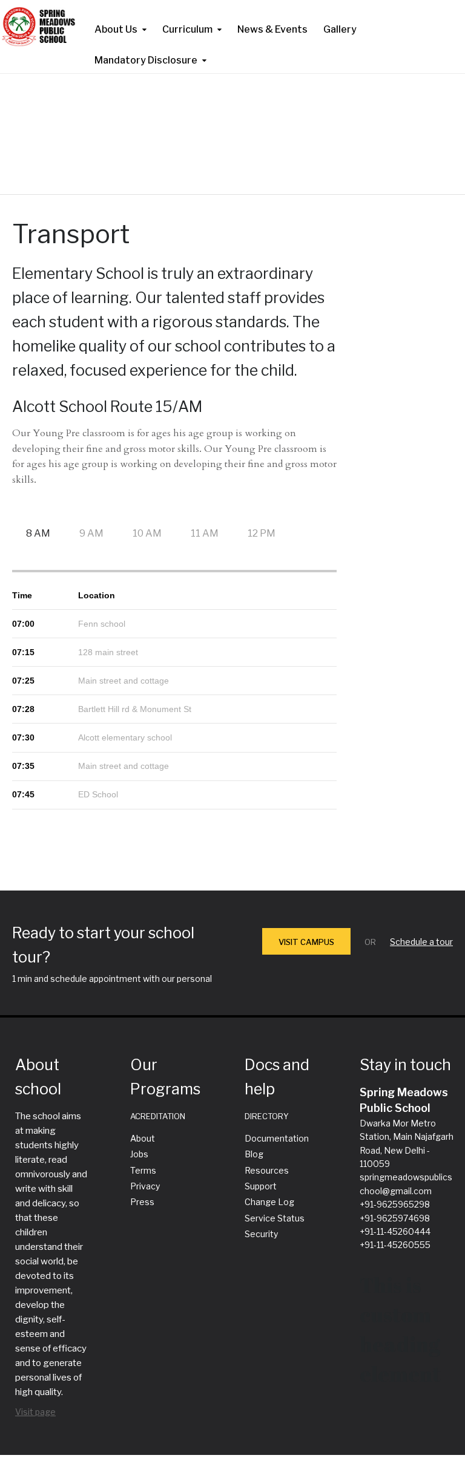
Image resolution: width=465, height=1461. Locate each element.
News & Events (272, 29)
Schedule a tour (421, 941)
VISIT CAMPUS (306, 942)
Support (261, 1186)
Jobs (139, 1154)
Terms (143, 1170)
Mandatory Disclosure (145, 60)
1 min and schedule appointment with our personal (112, 978)
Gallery (340, 29)
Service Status (275, 1218)
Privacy (145, 1186)
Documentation (277, 1138)
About (142, 1138)
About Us (115, 29)
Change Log (269, 1202)
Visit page (35, 1412)
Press (142, 1202)
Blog (254, 1154)
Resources (267, 1170)
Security (261, 1234)
